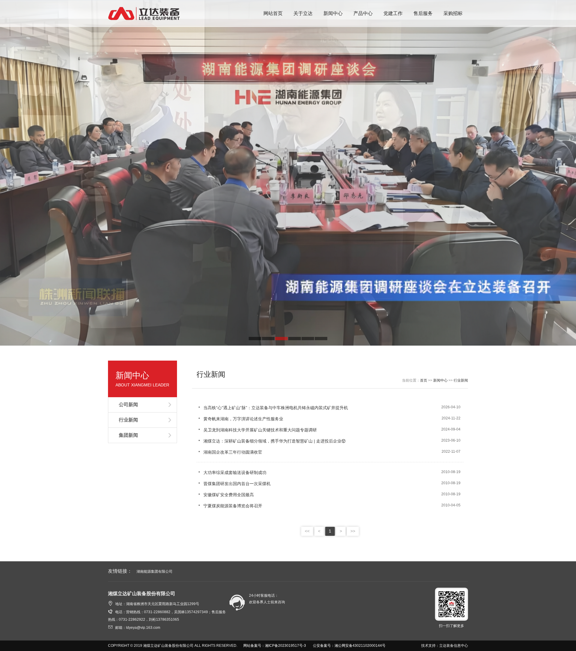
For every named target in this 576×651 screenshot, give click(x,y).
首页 (423, 380)
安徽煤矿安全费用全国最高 (225, 494)
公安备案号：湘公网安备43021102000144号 (349, 646)
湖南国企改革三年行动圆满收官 (229, 452)
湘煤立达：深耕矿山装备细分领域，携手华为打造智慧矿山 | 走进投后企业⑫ (271, 441)
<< (307, 531)
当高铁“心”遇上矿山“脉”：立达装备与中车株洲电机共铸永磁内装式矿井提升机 (272, 407)
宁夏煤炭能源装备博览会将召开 (229, 505)
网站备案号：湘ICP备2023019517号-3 (274, 646)
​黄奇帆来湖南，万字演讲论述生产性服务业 (239, 418)
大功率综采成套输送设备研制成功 (231, 472)
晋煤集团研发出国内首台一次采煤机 (233, 483)
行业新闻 (461, 380)
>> (352, 531)
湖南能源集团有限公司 (154, 571)
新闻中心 (440, 380)
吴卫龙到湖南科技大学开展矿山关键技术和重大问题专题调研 (256, 430)
